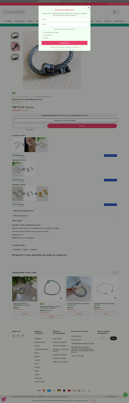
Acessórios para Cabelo (51, 32)
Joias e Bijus (48, 35)
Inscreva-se (64, 43)
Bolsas (46, 38)
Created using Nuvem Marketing (64, 49)
